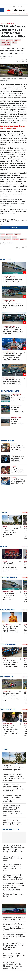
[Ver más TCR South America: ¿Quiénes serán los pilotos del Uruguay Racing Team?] (5, 398)
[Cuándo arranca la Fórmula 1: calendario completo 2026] (14, 909)
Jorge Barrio (17, 40)
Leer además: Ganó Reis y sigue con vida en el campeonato (12, 127)
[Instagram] (18, 6)
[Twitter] (10, 6)
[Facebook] (6, 6)
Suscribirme (14, 228)
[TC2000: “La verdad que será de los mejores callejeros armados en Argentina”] (14, 758)
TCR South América (5, 42)
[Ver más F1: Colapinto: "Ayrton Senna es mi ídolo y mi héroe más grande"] (5, 470)
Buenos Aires (9, 40)
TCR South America (5, 44)
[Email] (22, 6)
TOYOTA (14, 42)
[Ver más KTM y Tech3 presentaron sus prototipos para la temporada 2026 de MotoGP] (12, 554)
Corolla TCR (23, 239)
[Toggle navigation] (2, 10)
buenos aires (15, 239)
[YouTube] (14, 6)
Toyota (3, 40)
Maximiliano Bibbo (8, 57)
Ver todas (25, 512)
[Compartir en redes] (24, 276)
